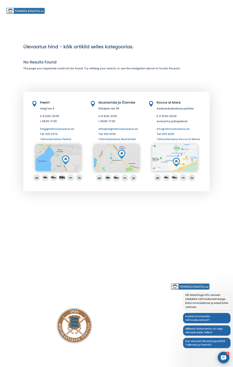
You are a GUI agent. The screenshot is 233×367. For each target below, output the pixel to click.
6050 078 (183, 261)
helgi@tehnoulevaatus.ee (57, 129)
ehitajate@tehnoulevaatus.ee (118, 129)
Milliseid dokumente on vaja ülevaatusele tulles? (203, 330)
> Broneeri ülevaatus (136, 284)
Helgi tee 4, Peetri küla (139, 234)
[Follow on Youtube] (105, 336)
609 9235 (110, 134)
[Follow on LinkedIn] (116, 336)
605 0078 (51, 134)
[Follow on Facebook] (126, 336)
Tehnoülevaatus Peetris (55, 139)
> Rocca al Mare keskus (138, 253)
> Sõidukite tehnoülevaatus (91, 234)
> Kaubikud (80, 255)
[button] (223, 357)
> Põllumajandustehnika (89, 265)
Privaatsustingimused (186, 271)
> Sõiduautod (82, 245)
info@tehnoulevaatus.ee (173, 129)
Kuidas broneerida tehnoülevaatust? (197, 318)
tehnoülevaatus (60, 359)
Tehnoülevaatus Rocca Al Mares (178, 139)
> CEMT (77, 280)
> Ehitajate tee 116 (134, 266)
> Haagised (80, 270)
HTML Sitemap (164, 364)
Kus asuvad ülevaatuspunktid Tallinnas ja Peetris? (205, 343)
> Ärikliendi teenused (86, 285)
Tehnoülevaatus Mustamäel (117, 139)
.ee (73, 359)
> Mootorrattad (83, 239)
